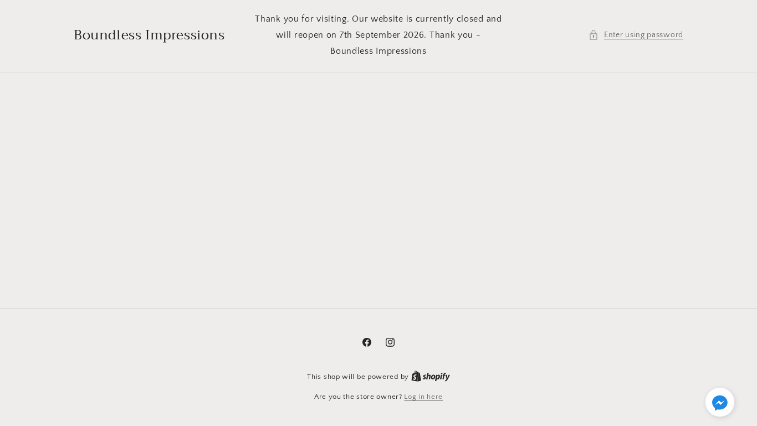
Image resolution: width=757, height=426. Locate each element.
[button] (636, 35)
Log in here (423, 396)
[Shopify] (430, 377)
